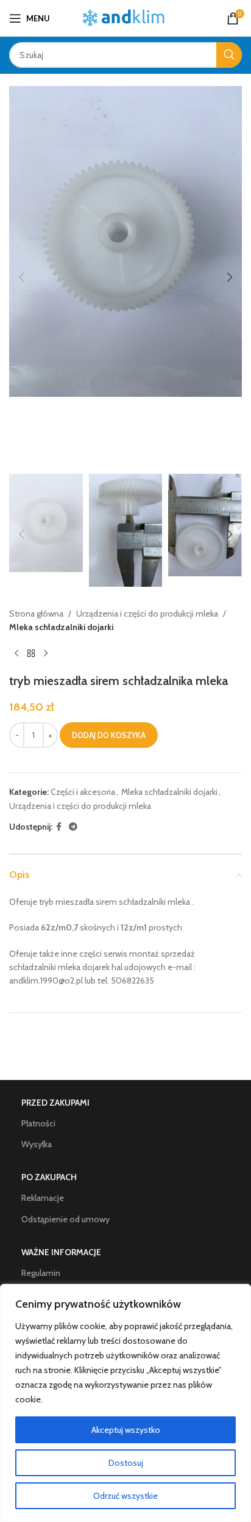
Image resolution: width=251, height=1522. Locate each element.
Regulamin (40, 1272)
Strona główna (36, 613)
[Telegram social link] (73, 827)
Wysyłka (36, 1144)
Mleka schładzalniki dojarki (61, 626)
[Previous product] (16, 654)
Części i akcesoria (83, 791)
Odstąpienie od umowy (65, 1219)
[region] (125, 1403)
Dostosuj (125, 1462)
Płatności (38, 1123)
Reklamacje (42, 1197)
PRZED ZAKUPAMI (55, 1102)
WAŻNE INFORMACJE (61, 1252)
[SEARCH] (229, 55)
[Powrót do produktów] (31, 654)
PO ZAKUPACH (49, 1177)
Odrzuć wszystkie (125, 1495)
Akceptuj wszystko (125, 1429)
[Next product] (45, 654)
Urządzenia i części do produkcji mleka (147, 613)
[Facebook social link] (58, 827)
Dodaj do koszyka (109, 735)
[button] (21, 277)
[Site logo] (125, 17)
